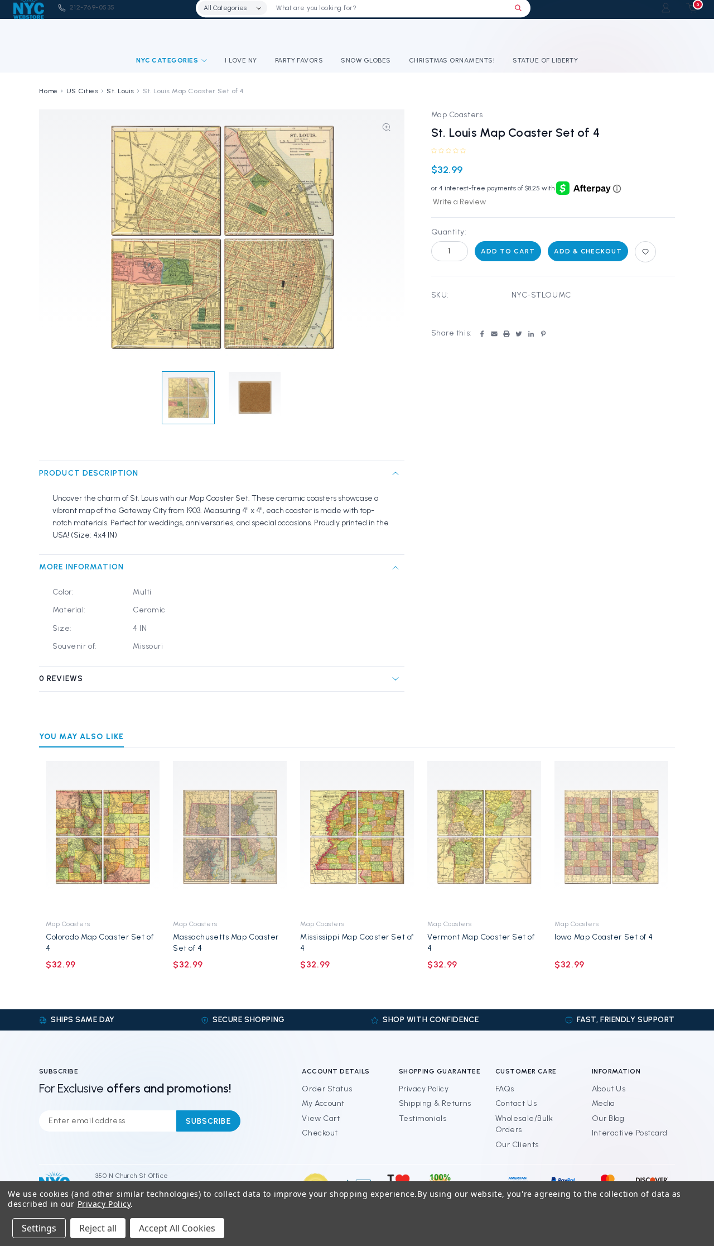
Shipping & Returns (435, 1103)
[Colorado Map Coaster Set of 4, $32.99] (102, 837)
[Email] (494, 333)
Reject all (98, 1228)
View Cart (321, 1118)
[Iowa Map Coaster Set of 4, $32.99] (611, 837)
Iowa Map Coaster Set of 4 (603, 937)
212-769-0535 (92, 7)
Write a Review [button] (459, 202)
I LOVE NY (241, 60)
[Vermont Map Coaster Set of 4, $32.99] (484, 837)
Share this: (451, 333)
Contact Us (516, 1103)
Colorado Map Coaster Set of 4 (99, 942)
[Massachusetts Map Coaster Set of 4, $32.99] (230, 837)
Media (603, 1103)
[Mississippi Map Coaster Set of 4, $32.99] (357, 837)
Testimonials (423, 1118)
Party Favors (299, 60)
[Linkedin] (531, 333)
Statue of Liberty (545, 60)
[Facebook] (482, 333)
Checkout (319, 1133)
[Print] (506, 333)
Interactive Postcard (630, 1133)
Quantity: (449, 232)
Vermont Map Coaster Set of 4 (481, 942)
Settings (39, 1228)
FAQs (504, 1089)
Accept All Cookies (177, 1228)
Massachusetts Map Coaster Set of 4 (226, 942)
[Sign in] (665, 7)
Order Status (327, 1089)
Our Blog (608, 1118)
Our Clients (517, 1144)
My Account (323, 1103)
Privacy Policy (424, 1089)
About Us (608, 1089)
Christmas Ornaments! (452, 60)
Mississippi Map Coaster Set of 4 (357, 942)
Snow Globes (365, 60)
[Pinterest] (543, 333)
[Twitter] (518, 333)
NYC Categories (167, 60)
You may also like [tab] (81, 736)
